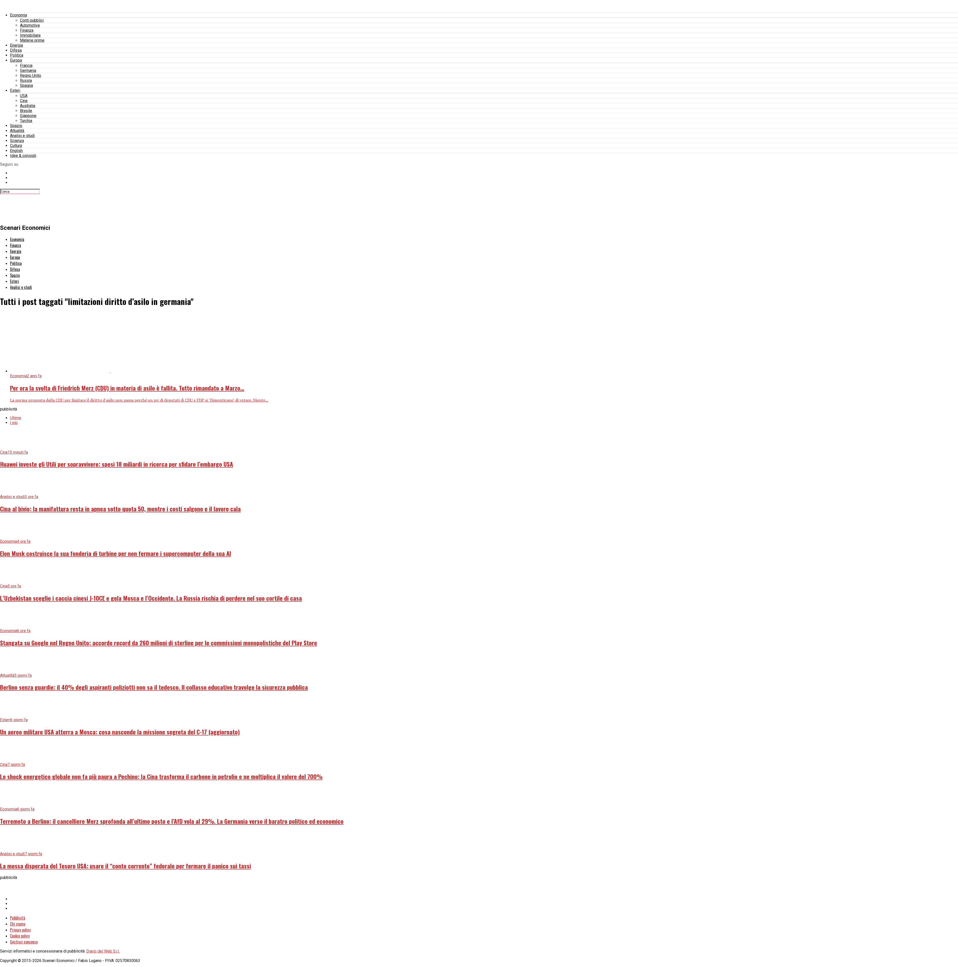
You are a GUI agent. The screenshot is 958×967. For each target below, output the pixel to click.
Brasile (26, 110)
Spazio (16, 125)
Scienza (17, 140)
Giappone (28, 115)
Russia (26, 80)
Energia (16, 45)
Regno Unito (30, 75)
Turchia (26, 120)
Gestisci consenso (24, 942)
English (16, 150)
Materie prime (32, 40)
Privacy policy (20, 930)
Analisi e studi (22, 135)
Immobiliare (30, 35)
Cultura (16, 145)
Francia (26, 65)
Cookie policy (20, 936)
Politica (16, 55)
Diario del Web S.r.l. (103, 951)
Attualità (17, 130)
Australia (27, 105)
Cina (23, 100)
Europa (16, 60)
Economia (18, 15)
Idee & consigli (23, 155)
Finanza (26, 30)
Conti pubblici (32, 20)
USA (23, 95)
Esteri (15, 90)
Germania (28, 70)
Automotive (30, 25)
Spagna (26, 85)
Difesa (16, 50)
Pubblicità (17, 918)
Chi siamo (17, 924)
